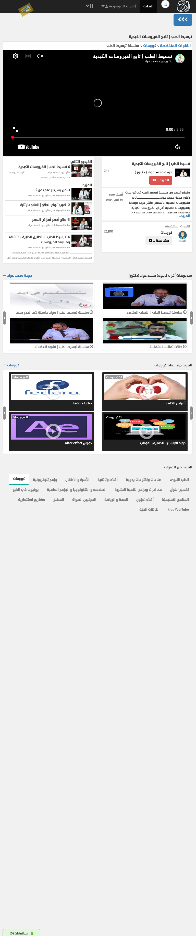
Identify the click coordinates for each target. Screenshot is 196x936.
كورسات (149, 46)
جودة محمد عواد (160, 172)
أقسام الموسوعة (122, 6)
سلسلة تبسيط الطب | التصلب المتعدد (155, 312)
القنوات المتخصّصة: (177, 226)
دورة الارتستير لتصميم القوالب (146, 430)
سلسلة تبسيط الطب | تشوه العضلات (62, 347)
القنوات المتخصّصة (175, 46)
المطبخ (58, 500)
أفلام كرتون (145, 500)
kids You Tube (178, 509)
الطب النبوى (179, 480)
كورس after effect (52, 430)
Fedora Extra (52, 390)
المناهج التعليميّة (175, 500)
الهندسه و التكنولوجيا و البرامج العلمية (76, 490)
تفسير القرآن (179, 490)
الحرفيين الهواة (84, 500)
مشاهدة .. (160, 240)
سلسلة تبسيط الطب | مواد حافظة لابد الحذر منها (53, 312)
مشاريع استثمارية (31, 500)
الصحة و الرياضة (116, 500)
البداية (148, 6)
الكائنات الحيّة (149, 509)
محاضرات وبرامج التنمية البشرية (138, 490)
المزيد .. (162, 180)
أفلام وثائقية (107, 480)
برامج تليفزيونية (45, 480)
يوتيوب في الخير (26, 490)
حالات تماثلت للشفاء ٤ (166, 347)
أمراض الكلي (146, 390)
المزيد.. (184, 216)
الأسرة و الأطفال (77, 480)
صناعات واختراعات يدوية (144, 480)
